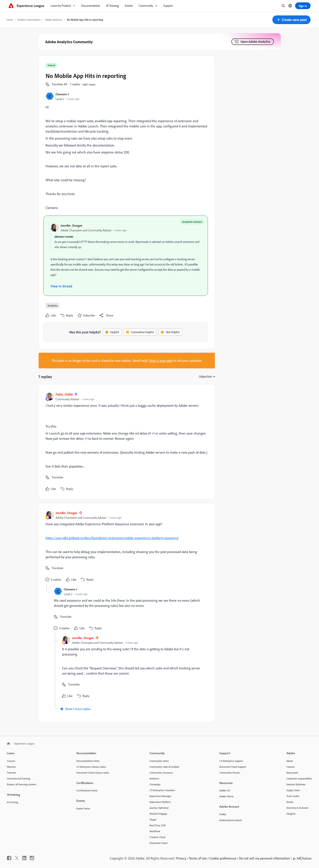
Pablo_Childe (64, 394)
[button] (291, 19)
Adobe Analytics (53, 19)
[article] (125, 442)
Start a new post (161, 360)
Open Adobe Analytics (255, 42)
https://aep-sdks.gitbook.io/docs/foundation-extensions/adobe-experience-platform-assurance (112, 538)
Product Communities (29, 19)
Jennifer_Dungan (71, 225)
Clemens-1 (62, 94)
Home (10, 19)
